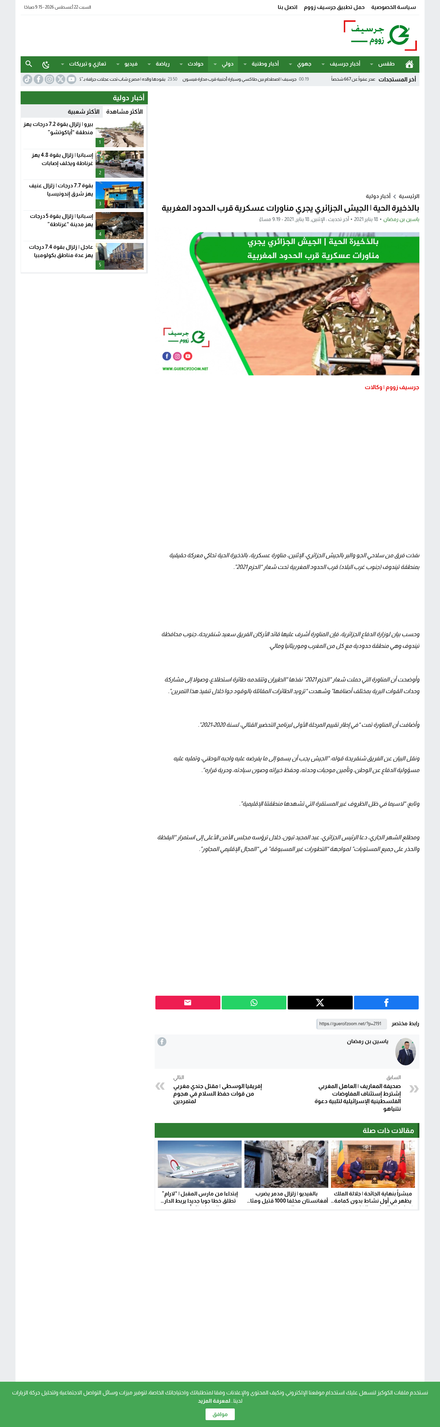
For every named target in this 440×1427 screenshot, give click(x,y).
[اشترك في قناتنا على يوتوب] (70, 79)
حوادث (196, 64)
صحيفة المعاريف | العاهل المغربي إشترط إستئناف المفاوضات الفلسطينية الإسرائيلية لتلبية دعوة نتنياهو (358, 1093)
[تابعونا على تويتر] (59, 79)
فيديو (131, 64)
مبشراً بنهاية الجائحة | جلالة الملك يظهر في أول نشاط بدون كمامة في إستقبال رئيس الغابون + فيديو (373, 1201)
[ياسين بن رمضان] (405, 1052)
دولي (227, 64)
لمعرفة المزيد (214, 1401)
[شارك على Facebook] (386, 1002)
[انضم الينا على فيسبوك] (37, 79)
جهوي (304, 64)
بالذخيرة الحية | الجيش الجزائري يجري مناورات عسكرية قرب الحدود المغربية (290, 207)
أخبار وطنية (265, 64)
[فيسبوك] (161, 1041)
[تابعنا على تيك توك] (26, 79)
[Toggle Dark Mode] (46, 64)
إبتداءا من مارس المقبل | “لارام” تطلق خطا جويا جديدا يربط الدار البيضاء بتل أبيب (200, 1201)
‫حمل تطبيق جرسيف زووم (334, 7)
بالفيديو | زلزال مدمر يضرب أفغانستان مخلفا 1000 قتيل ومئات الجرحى (286, 1201)
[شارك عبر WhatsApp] (254, 1002)
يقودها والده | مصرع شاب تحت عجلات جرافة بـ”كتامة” (152, 79)
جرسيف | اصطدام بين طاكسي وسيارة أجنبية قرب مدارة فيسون (274, 79)
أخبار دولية (378, 196)
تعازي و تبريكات (87, 64)
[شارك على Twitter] (320, 1002)
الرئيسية (409, 64)
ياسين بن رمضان (401, 219)
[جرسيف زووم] (345, 36)
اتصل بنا (287, 7)
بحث (29, 64)
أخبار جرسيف (345, 64)
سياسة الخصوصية (393, 7)
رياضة (163, 64)
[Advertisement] (146, 34)
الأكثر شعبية (83, 111)
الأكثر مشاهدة (124, 111)
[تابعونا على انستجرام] (48, 79)
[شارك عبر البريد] (188, 1002)
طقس (386, 64)
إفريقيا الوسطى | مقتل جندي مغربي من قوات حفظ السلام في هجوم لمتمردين (217, 1089)
